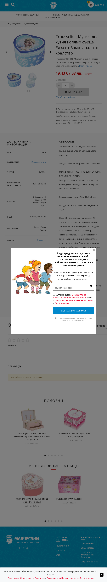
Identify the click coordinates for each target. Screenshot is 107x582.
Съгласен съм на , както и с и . (73, 298)
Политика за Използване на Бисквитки (74, 300)
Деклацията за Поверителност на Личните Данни (69, 296)
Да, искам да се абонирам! (73, 311)
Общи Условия (62, 303)
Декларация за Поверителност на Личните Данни (70, 578)
